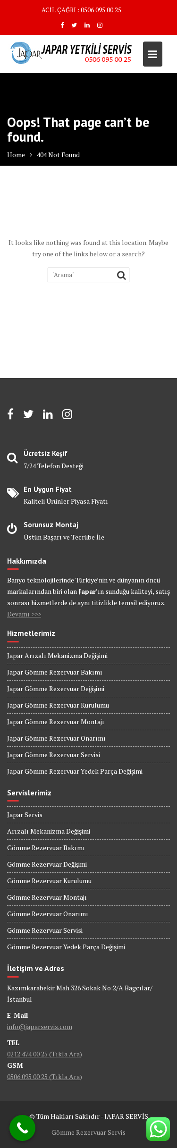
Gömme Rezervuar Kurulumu (49, 880)
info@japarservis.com (39, 1026)
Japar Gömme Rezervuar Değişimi (55, 688)
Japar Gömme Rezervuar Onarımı (56, 738)
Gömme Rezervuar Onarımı (47, 913)
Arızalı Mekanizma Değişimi (48, 831)
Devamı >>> (24, 613)
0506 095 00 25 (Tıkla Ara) (44, 1076)
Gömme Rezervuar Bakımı (46, 847)
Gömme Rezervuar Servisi (45, 930)
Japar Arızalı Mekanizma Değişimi (57, 655)
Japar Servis (24, 814)
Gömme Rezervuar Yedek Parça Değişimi (66, 946)
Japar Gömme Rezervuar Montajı (55, 721)
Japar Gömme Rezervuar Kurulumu (58, 705)
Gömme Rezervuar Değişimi (47, 864)
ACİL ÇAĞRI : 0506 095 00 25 (81, 10)
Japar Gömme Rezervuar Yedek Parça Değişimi (75, 771)
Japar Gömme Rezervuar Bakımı (54, 671)
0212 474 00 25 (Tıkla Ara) (44, 1053)
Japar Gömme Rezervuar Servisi (53, 754)
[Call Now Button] (22, 1128)
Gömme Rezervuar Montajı (47, 897)
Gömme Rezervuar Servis (88, 1132)
